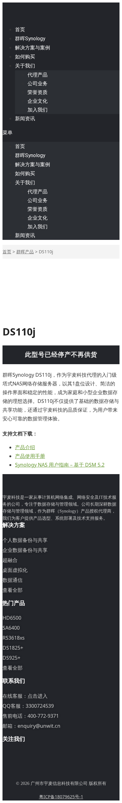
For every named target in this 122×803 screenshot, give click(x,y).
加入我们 (38, 109)
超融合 (10, 560)
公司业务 (38, 83)
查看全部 (13, 590)
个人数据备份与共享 (25, 540)
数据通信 (13, 580)
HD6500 (12, 617)
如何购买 (25, 57)
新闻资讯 (25, 118)
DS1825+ (13, 647)
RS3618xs (14, 637)
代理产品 (38, 74)
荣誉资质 (38, 92)
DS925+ (11, 657)
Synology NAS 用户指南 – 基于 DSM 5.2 (59, 464)
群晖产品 (25, 252)
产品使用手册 (30, 456)
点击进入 (38, 695)
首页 (20, 29)
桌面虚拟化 (15, 570)
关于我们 (25, 66)
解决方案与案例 (32, 48)
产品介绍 (25, 447)
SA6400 (11, 627)
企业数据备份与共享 (25, 550)
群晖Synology (30, 39)
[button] (61, 132)
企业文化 (38, 100)
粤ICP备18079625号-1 (61, 797)
